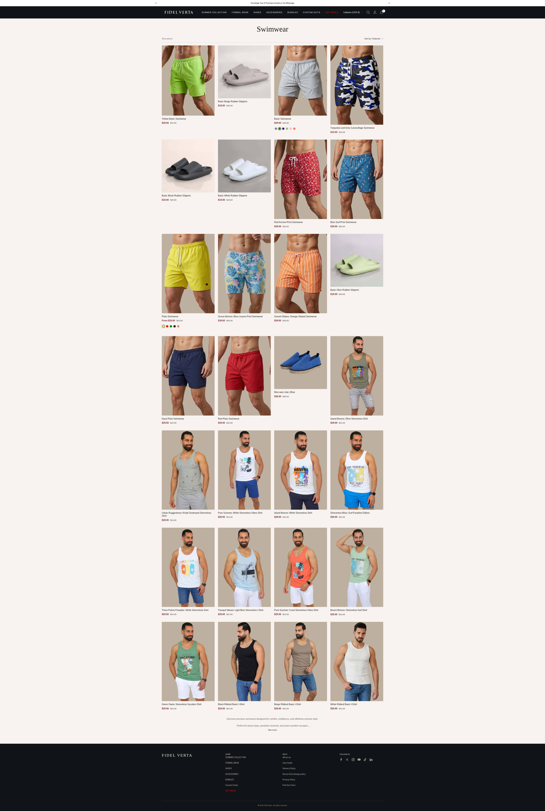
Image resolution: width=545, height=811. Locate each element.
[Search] (368, 12)
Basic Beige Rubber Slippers (232, 101)
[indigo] (283, 128)
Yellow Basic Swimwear (174, 119)
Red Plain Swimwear (228, 418)
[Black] (174, 326)
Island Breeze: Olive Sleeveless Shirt (349, 418)
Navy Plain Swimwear (173, 418)
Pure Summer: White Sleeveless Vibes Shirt (240, 513)
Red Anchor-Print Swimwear (288, 222)
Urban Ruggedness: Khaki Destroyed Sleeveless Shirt (186, 514)
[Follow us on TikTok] (365, 759)
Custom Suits (311, 12)
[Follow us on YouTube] (359, 759)
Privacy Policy (289, 779)
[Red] (167, 326)
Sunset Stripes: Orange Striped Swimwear (295, 316)
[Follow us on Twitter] (347, 759)
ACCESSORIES (274, 12)
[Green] (279, 128)
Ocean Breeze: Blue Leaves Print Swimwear (240, 316)
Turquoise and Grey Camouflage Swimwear (352, 128)
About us (287, 757)
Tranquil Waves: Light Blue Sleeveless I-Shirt (240, 610)
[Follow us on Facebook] (341, 759)
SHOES (257, 12)
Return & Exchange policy (294, 774)
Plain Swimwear (170, 316)
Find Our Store (289, 785)
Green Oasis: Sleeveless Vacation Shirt (181, 704)
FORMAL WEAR (240, 12)
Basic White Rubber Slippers (232, 195)
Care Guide (287, 763)
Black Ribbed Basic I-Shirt (231, 704)
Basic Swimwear (282, 119)
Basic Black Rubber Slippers (176, 195)
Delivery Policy (289, 768)
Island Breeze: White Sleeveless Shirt (293, 513)
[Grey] (276, 128)
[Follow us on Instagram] (353, 759)
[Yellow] (163, 326)
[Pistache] (287, 128)
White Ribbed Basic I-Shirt (343, 704)
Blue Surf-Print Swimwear (343, 222)
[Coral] (294, 128)
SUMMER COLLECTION (214, 12)
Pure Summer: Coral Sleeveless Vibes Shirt (296, 610)
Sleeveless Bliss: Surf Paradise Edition (350, 513)
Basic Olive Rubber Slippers (344, 290)
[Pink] (290, 128)
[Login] (375, 12)
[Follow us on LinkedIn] (371, 759)
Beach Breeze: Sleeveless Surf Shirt (348, 610)
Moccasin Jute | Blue (284, 392)
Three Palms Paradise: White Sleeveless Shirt (185, 610)
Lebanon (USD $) (351, 12)
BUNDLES (292, 12)
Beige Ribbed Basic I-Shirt (287, 704)
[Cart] (381, 12)
